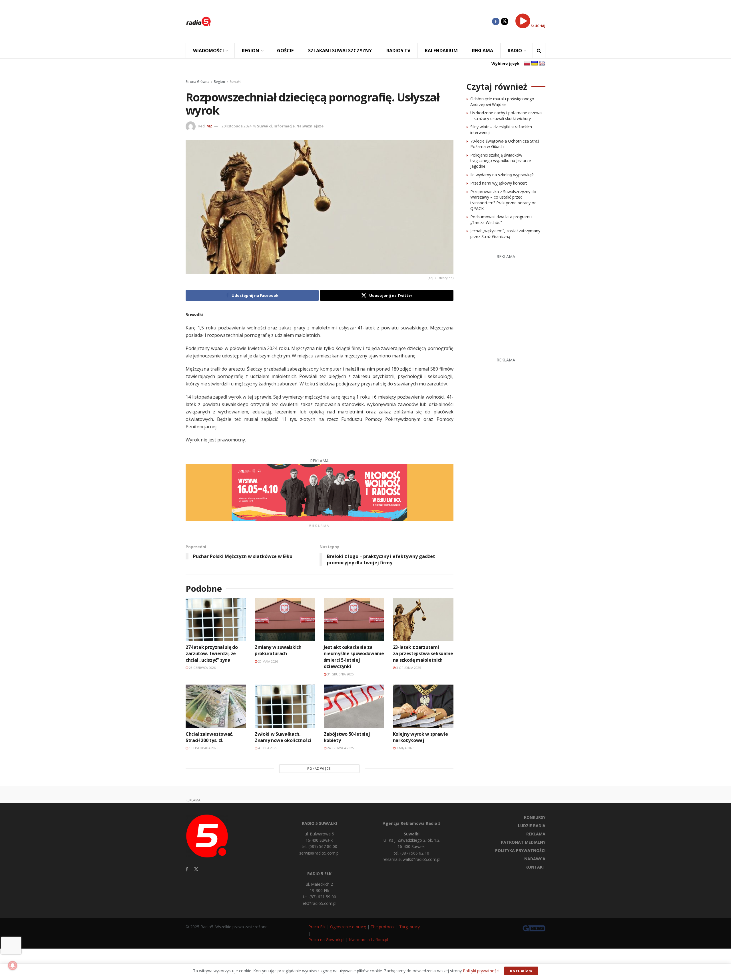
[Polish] (527, 63)
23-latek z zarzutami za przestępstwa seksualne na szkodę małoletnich (423, 653)
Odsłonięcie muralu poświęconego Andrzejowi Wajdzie (502, 101)
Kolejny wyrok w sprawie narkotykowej (420, 737)
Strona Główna (197, 81)
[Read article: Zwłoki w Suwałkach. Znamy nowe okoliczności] (285, 706)
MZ (209, 126)
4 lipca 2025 (267, 748)
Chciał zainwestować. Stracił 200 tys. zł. (209, 737)
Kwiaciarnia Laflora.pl (368, 939)
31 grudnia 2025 (340, 674)
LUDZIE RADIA (531, 825)
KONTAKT (535, 867)
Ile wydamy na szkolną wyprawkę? (501, 174)
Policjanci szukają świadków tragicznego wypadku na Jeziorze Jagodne (500, 160)
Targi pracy (409, 926)
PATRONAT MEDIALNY (523, 842)
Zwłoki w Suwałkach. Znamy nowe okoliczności (283, 737)
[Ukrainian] (534, 63)
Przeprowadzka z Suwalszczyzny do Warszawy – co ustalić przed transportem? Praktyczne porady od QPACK (503, 200)
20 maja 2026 (267, 661)
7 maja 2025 (404, 748)
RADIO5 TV (398, 50)
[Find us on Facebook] (495, 21)
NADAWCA (534, 858)
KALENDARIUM (441, 50)
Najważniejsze (310, 126)
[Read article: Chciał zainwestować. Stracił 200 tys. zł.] (216, 706)
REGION (250, 50)
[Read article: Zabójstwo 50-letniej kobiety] (354, 706)
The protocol (383, 926)
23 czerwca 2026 (202, 667)
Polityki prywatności (481, 970)
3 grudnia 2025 (408, 667)
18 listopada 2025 (203, 748)
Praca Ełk (317, 926)
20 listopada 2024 (237, 126)
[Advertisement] (356, 21)
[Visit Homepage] (198, 21)
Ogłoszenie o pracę (348, 926)
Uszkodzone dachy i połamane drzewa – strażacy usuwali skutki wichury (506, 115)
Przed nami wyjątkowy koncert (498, 183)
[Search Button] (539, 50)
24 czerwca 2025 (340, 748)
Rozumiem (521, 970)
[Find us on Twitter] (504, 21)
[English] (542, 63)
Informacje (284, 126)
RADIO (515, 50)
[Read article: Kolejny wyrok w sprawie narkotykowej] (423, 706)
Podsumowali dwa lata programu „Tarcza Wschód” (501, 219)
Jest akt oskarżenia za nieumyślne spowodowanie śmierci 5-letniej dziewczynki (354, 656)
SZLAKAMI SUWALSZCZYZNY (340, 50)
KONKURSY (534, 817)
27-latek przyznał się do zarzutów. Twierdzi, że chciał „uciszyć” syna (212, 653)
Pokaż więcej (319, 768)
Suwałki (235, 81)
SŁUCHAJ (538, 25)
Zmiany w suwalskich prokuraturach (278, 650)
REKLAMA (482, 50)
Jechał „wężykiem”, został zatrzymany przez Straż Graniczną (505, 233)
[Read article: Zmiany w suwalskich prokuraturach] (285, 619)
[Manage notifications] (12, 965)
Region (219, 81)
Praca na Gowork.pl (326, 939)
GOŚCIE (285, 50)
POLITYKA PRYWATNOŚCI (520, 850)
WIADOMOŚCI (208, 50)
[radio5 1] (319, 492)
